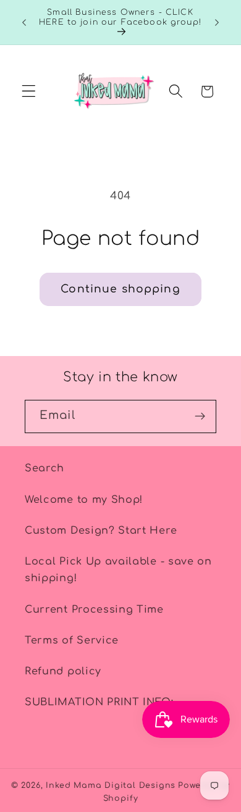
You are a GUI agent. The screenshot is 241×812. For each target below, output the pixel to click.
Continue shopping (120, 289)
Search (44, 468)
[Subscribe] (200, 416)
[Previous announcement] (24, 22)
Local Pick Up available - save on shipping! (118, 570)
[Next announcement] (216, 22)
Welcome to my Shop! (84, 499)
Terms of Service (72, 640)
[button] (28, 91)
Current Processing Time (94, 609)
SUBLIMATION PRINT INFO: (99, 702)
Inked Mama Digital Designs (110, 785)
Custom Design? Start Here (101, 530)
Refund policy (63, 671)
